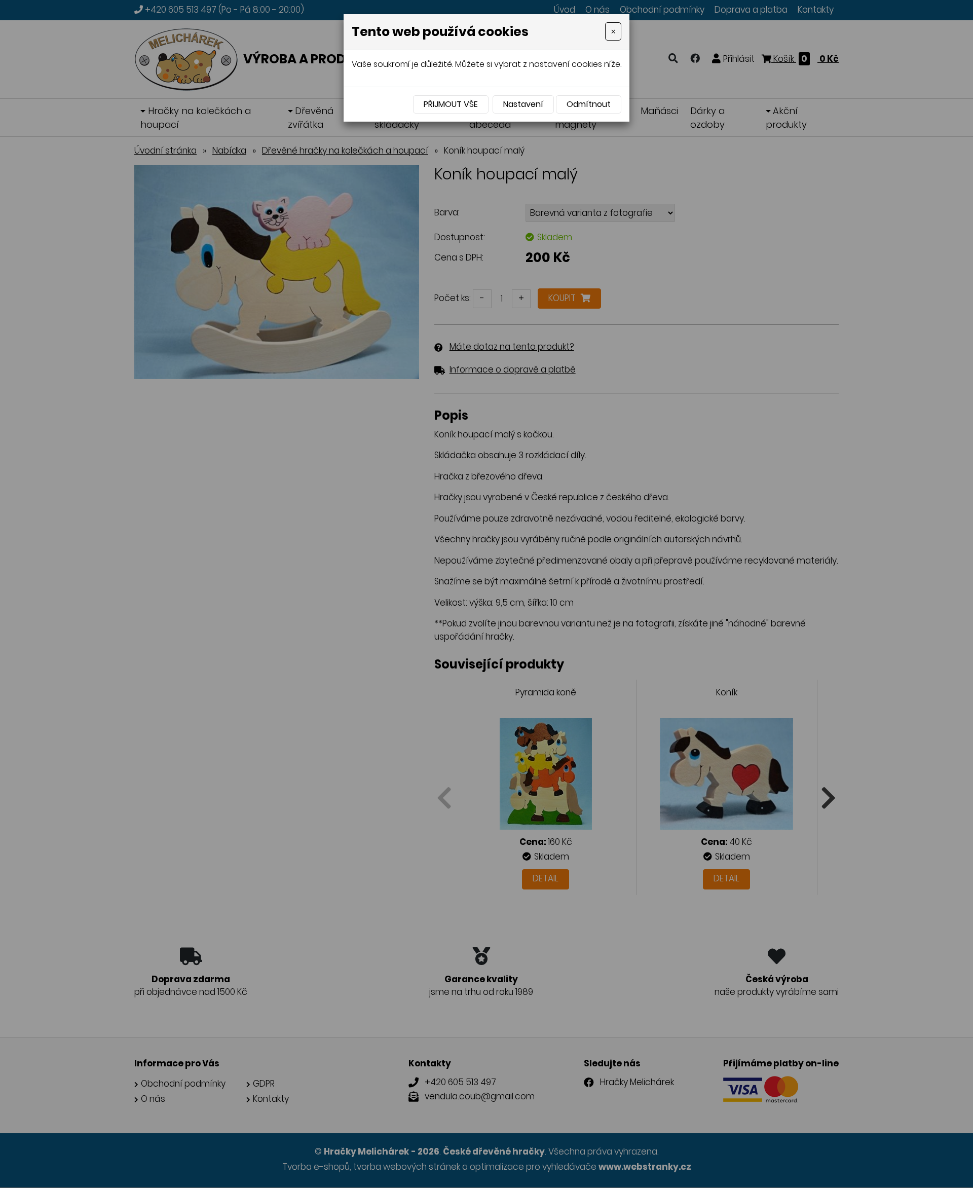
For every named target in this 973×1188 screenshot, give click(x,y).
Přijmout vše (451, 104)
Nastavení (523, 104)
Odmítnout (589, 104)
